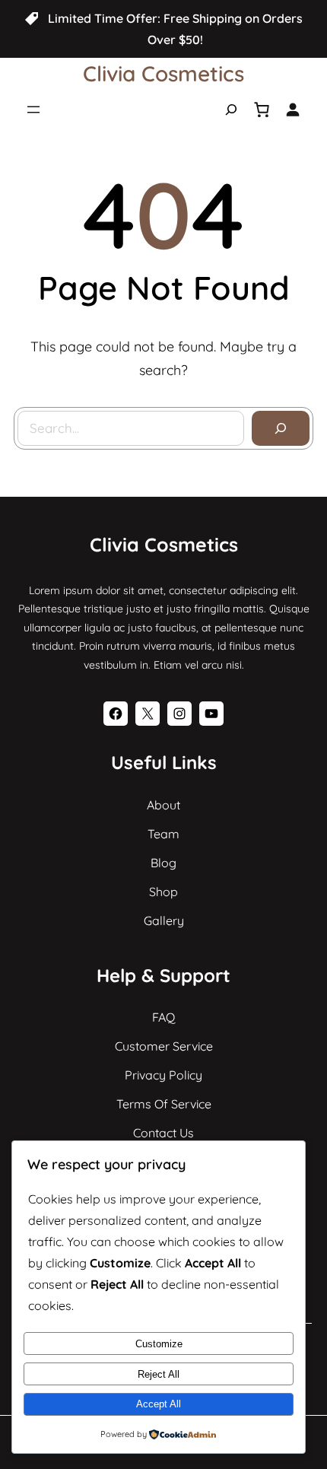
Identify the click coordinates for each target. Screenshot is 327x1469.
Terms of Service (163, 1103)
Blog (163, 862)
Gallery (164, 920)
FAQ (163, 1017)
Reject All (158, 1374)
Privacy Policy (163, 1075)
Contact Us (163, 1132)
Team (163, 833)
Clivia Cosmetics (163, 73)
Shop (163, 891)
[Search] (281, 428)
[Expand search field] (231, 109)
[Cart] (261, 109)
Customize (159, 1344)
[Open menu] (33, 109)
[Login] (292, 109)
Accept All (158, 1404)
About (163, 804)
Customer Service (164, 1046)
